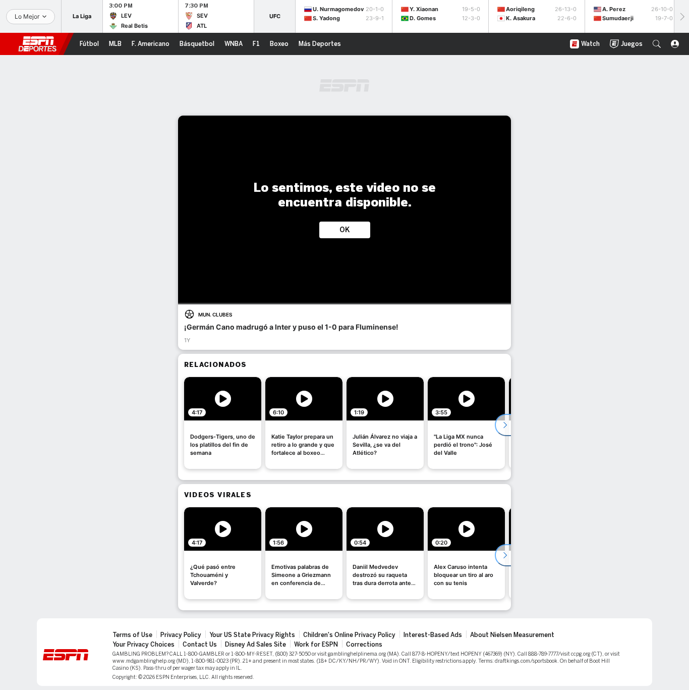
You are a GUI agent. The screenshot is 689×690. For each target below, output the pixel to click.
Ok (344, 230)
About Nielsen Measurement (512, 635)
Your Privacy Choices (143, 644)
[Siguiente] (681, 16)
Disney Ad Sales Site (255, 644)
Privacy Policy (180, 635)
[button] (657, 44)
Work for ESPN (316, 644)
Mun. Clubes (215, 314)
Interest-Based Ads (433, 635)
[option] (222, 423)
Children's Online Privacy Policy (349, 635)
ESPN (37, 44)
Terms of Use (132, 635)
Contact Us (200, 644)
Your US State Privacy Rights (252, 635)
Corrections (364, 644)
